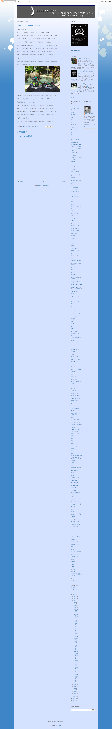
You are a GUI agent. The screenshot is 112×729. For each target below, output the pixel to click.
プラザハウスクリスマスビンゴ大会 (76, 430)
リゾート (73, 374)
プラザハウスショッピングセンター (76, 158)
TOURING (73, 490)
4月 (75, 686)
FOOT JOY (74, 243)
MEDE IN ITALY (75, 395)
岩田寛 (72, 564)
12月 (75, 596)
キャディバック (75, 233)
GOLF (72, 220)
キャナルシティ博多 (76, 514)
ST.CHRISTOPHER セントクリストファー (76, 145)
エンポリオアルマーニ (76, 359)
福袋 (72, 272)
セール (72, 364)
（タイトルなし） (82, 83)
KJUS (72, 210)
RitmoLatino (74, 130)
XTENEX (73, 499)
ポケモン (73, 546)
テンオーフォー (75, 521)
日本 (72, 441)
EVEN (72, 472)
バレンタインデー (75, 316)
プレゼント (74, 169)
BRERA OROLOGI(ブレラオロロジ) (76, 278)
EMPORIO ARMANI (76, 261)
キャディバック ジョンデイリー (76, 414)
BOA (72, 453)
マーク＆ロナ (74, 267)
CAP (72, 258)
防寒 (72, 443)
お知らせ (73, 112)
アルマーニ (74, 304)
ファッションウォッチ (76, 424)
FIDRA (72, 185)
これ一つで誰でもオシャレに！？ (76, 624)
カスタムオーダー (75, 296)
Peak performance (75, 408)
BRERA (73, 274)
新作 (72, 120)
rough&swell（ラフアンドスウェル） (76, 149)
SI (71, 346)
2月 (75, 691)
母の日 (72, 321)
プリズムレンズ (75, 301)
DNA (72, 465)
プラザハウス (74, 213)
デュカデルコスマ (75, 524)
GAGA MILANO (75, 228)
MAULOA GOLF (75, 230)
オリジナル (74, 506)
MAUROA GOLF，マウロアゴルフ (76, 188)
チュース (73, 366)
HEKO (72, 475)
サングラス (74, 122)
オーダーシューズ (75, 410)
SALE (72, 294)
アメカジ (73, 354)
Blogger (59, 725)
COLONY (73, 125)
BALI (72, 451)
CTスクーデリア (75, 140)
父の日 (72, 324)
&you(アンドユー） (76, 446)
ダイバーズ (74, 516)
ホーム (42, 181)
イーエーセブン (75, 356)
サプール (73, 311)
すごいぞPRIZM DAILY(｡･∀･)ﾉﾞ (76, 655)
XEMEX (73, 351)
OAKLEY (73, 115)
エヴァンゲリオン (75, 501)
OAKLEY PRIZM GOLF (76, 633)
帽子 (72, 438)
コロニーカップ (75, 419)
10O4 (72, 238)
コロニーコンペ (75, 250)
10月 (75, 600)
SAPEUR (73, 487)
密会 (72, 269)
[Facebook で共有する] (50, 127)
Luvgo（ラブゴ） (75, 393)
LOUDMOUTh (74, 291)
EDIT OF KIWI (74, 218)
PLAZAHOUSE (75, 248)
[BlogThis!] (47, 127)
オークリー (74, 135)
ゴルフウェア (74, 166)
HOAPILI (73, 340)
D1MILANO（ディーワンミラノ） (76, 281)
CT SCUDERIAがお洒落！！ (76, 677)
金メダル (73, 569)
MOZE (72, 245)
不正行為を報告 (75, 50)
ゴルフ (72, 137)
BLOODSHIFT (74, 331)
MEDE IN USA (74, 480)
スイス (72, 204)
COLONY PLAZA (89, 114)
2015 (74, 698)
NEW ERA (73, 178)
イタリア (73, 183)
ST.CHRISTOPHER (76, 180)
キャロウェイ (74, 417)
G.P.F (72, 385)
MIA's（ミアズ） (75, 400)
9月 (75, 603)
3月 (75, 689)
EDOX (72, 127)
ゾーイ (72, 253)
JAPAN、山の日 (75, 477)
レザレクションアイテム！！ (85, 58)
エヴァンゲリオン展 (76, 504)
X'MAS (72, 496)
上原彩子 (73, 559)
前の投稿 (64, 181)
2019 (74, 589)
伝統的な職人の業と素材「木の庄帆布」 (76, 644)
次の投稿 (20, 181)
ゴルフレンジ (74, 361)
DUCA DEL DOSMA (76, 467)
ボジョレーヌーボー (76, 544)
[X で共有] (49, 127)
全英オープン (74, 376)
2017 (74, 594)
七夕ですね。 (76, 661)
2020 (74, 587)
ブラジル (73, 539)
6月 (75, 684)
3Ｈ (72, 164)
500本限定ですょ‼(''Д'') (76, 616)
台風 (72, 436)
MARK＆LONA (74, 142)
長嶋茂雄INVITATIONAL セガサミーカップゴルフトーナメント (76, 573)
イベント (73, 132)
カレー (72, 511)
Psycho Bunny (74, 482)
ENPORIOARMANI (76, 337)
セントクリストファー (76, 314)
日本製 (72, 566)
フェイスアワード (75, 536)
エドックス (74, 161)
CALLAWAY (74, 379)
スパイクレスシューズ (76, 422)
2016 (74, 696)
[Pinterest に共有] (52, 127)
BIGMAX (73, 329)
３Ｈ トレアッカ (75, 171)
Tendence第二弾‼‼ (76, 611)
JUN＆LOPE (74, 390)
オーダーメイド (75, 223)
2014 (74, 700)
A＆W (72, 448)
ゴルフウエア (74, 194)
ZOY (72, 202)
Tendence (73, 155)
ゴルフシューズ (75, 225)
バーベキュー (74, 534)
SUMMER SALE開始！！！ (76, 668)
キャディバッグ (75, 191)
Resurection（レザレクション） (76, 264)
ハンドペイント (75, 526)
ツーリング (74, 519)
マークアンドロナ (75, 433)
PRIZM (72, 199)
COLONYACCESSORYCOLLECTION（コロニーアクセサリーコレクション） (76, 458)
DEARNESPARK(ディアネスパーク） (76, 382)
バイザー (73, 529)
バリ (72, 531)
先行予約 (73, 319)
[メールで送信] (45, 127)
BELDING (73, 326)
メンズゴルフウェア (76, 551)
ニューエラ (74, 299)
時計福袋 (73, 235)
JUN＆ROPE (74, 152)
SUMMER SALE (75, 349)
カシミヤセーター (75, 509)
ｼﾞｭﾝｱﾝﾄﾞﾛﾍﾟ (74, 580)
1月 (75, 693)
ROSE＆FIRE (74, 485)
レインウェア (74, 556)
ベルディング (74, 541)
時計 (72, 106)
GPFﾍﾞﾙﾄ (73, 388)
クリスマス (74, 306)
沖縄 (72, 117)
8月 (75, 605)
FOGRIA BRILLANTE (76, 285)
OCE (72, 405)
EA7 (72, 240)
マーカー (73, 549)
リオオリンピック (75, 554)
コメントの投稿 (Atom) (44, 185)
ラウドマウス (74, 371)
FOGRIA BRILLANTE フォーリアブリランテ (76, 288)
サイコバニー (74, 309)
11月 (75, 598)
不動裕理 (73, 561)
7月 (75, 607)
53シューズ (74, 215)
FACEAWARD (74, 196)
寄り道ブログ (74, 256)
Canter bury (74, 462)
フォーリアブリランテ (76, 369)
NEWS (72, 403)
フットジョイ (74, 427)
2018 (74, 592)
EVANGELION (74, 470)
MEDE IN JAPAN (75, 398)
